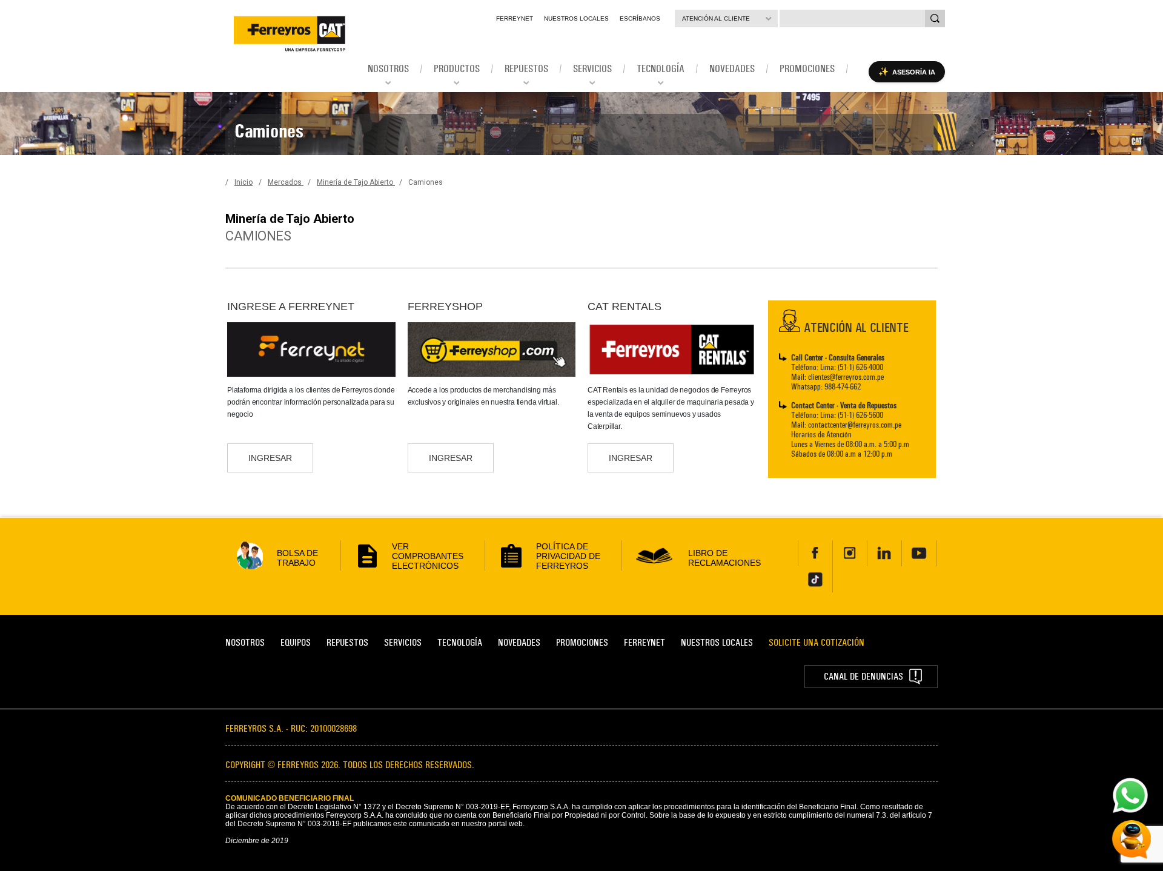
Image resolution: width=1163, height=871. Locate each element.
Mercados (285, 182)
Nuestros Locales (576, 18)
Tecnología (459, 642)
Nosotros (245, 642)
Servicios (403, 642)
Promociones (582, 642)
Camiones (425, 182)
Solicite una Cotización (816, 642)
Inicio (243, 182)
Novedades (519, 642)
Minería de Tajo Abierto (356, 182)
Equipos (295, 642)
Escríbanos (640, 18)
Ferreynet (514, 18)
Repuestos (347, 642)
